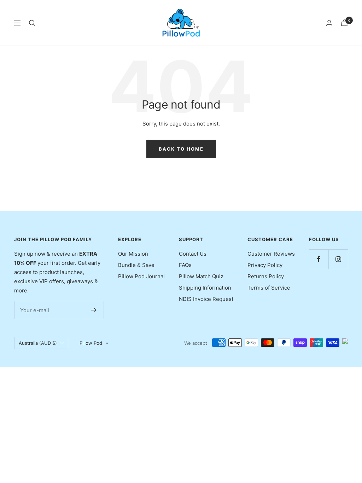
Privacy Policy (264, 265)
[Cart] (344, 22)
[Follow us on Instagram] (338, 259)
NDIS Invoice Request (206, 299)
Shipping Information (205, 287)
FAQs (185, 265)
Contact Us (192, 253)
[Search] (32, 23)
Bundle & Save (136, 265)
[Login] (329, 23)
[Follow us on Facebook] (318, 259)
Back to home (181, 149)
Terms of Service (268, 287)
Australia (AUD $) (38, 343)
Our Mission (133, 253)
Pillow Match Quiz (201, 276)
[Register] (94, 310)
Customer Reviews (271, 253)
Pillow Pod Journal (141, 276)
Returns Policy (265, 276)
